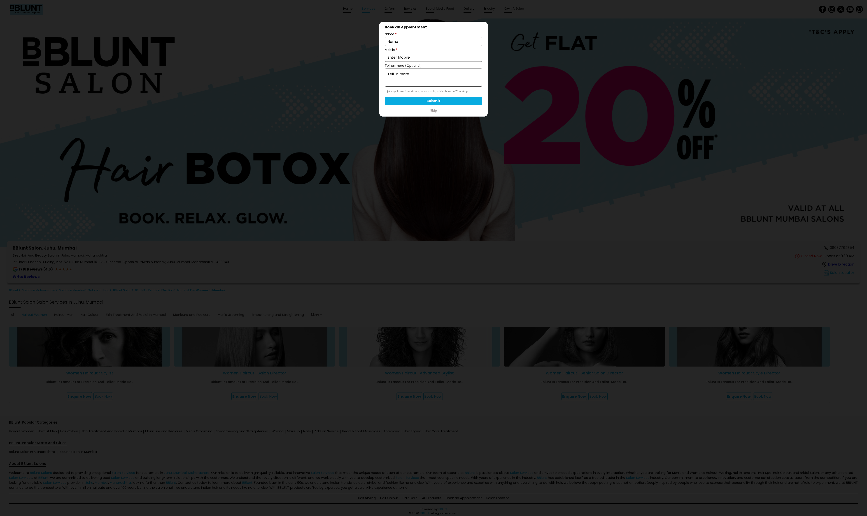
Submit (433, 100)
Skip (433, 110)
